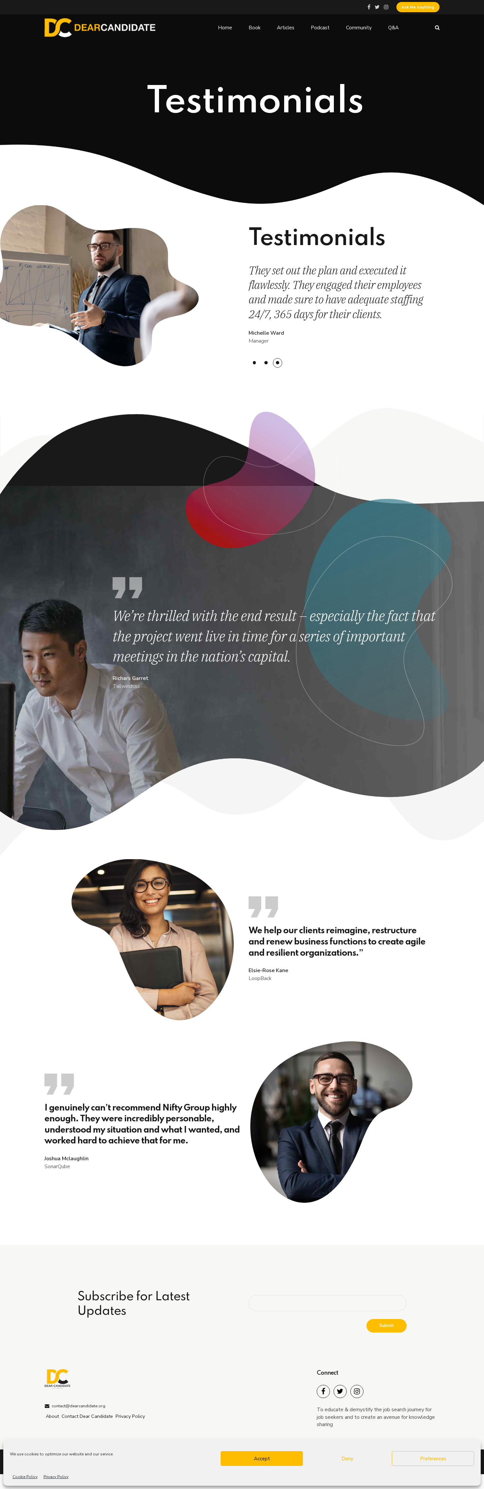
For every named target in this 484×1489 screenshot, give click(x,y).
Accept (262, 1458)
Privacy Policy (55, 1476)
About (52, 1416)
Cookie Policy (25, 1476)
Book (254, 27)
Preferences (433, 1458)
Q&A (393, 27)
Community (359, 27)
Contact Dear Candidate (87, 1416)
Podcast (320, 27)
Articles (285, 27)
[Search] (437, 27)
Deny (347, 1458)
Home (225, 27)
